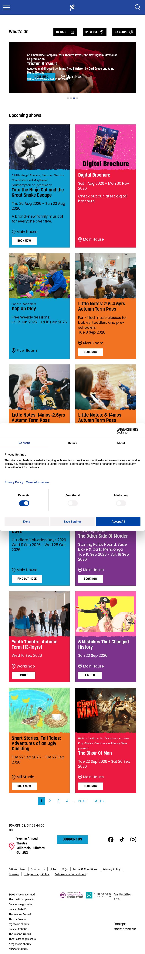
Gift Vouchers (17, 869)
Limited (23, 675)
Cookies (14, 874)
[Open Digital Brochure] (105, 147)
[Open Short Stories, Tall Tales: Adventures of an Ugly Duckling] (39, 710)
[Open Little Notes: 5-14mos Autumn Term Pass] (105, 387)
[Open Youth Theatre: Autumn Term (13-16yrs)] (39, 614)
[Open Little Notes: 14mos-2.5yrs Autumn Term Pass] (39, 387)
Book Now (24, 240)
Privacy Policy (111, 869)
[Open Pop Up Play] (39, 276)
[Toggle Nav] (6, 7)
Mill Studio (25, 777)
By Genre (121, 32)
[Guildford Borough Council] (98, 921)
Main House (27, 231)
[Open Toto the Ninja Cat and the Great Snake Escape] (39, 147)
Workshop (26, 666)
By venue (91, 32)
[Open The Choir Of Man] (105, 710)
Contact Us (38, 869)
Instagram (133, 839)
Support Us (72, 839)
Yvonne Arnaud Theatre (72, 7)
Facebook (110, 839)
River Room (27, 350)
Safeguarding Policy (36, 874)
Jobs (53, 869)
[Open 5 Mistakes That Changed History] (105, 614)
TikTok (122, 839)
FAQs (65, 869)
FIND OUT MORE (27, 579)
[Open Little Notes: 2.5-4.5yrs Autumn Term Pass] (105, 276)
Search (137, 7)
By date (61, 32)
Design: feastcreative (125, 926)
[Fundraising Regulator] (71, 921)
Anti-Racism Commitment (70, 874)
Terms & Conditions (85, 869)
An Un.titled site (123, 896)
